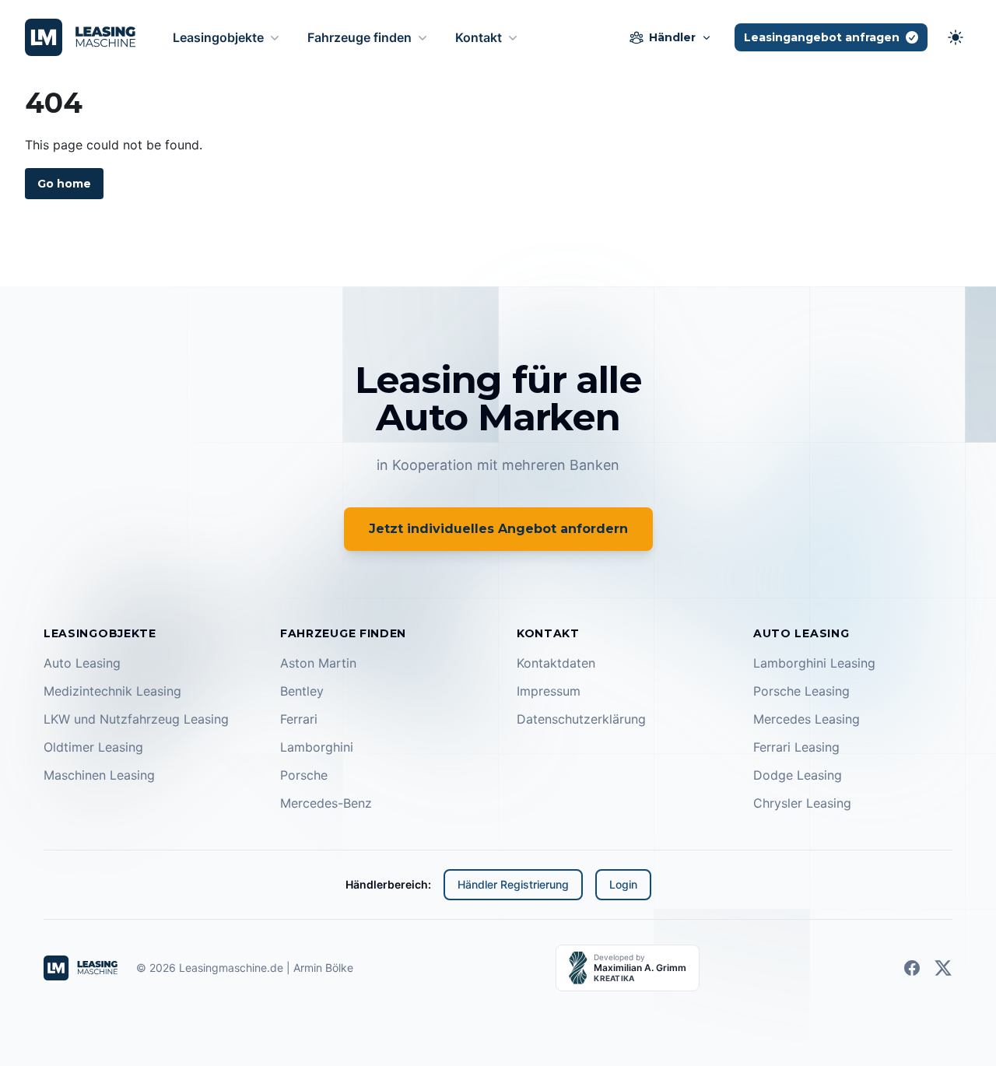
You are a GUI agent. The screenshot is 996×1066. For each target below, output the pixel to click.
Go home (64, 184)
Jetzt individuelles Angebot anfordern (498, 528)
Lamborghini (316, 747)
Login (623, 884)
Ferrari (298, 719)
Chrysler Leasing (802, 803)
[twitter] (943, 968)
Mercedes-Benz (326, 803)
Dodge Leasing (797, 775)
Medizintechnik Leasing (112, 691)
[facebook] (912, 968)
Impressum (548, 691)
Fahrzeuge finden (359, 37)
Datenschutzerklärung (581, 719)
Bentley (302, 691)
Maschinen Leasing (99, 775)
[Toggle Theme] (955, 37)
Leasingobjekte (218, 37)
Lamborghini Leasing (814, 663)
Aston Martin (318, 663)
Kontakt (478, 37)
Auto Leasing (82, 663)
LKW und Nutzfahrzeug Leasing (136, 719)
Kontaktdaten (556, 663)
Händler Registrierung (513, 884)
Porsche (304, 775)
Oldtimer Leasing (93, 747)
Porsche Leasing (801, 691)
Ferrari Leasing (796, 747)
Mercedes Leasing (806, 719)
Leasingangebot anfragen (822, 37)
